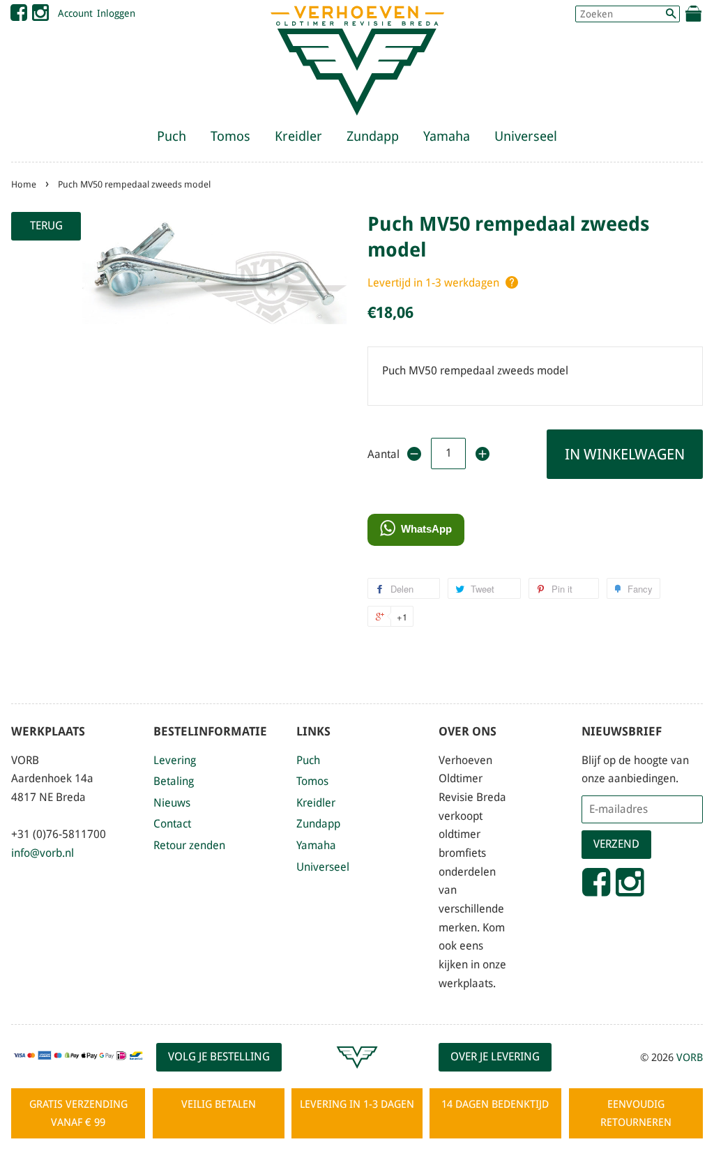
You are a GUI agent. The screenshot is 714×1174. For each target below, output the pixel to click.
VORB (689, 1057)
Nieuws (171, 802)
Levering (174, 760)
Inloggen (116, 13)
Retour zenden (189, 845)
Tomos (230, 136)
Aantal (382, 454)
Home (23, 184)
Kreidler (298, 136)
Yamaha (446, 136)
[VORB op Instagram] (40, 16)
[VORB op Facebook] (18, 16)
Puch (171, 136)
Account (75, 13)
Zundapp (373, 136)
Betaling (173, 781)
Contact (172, 823)
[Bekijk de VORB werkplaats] (357, 1074)
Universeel (525, 136)
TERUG (46, 225)
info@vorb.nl (42, 853)
